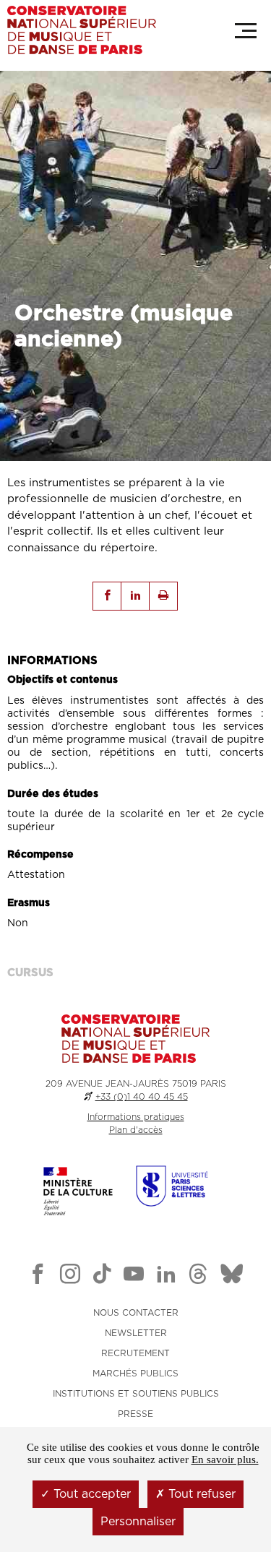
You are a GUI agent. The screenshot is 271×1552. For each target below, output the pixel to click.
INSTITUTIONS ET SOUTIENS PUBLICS (136, 1393)
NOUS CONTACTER (135, 1313)
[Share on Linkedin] (135, 596)
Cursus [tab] (30, 972)
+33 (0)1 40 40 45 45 (141, 1096)
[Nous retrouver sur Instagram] (70, 1277)
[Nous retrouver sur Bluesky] (232, 1277)
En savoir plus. (225, 1459)
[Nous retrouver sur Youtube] (134, 1277)
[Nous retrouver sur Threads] (198, 1277)
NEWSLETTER (136, 1333)
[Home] (81, 30)
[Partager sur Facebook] (107, 596)
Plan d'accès (136, 1130)
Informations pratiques (135, 1117)
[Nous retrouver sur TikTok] (102, 1277)
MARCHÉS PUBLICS (135, 1373)
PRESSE (135, 1414)
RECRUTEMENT (135, 1353)
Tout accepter (90, 1494)
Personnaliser (138, 1521)
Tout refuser (200, 1494)
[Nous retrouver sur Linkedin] (166, 1277)
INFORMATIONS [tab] (52, 660)
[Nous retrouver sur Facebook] (37, 1277)
